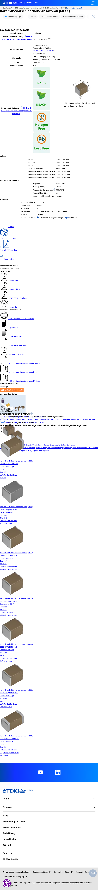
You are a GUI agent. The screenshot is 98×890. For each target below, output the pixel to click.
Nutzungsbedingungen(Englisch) (16, 872)
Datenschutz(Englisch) (42, 872)
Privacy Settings (82, 872)
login (67, 217)
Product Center (32, 2)
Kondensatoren (29, 8)
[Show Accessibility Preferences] (7, 883)
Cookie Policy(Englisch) (63, 872)
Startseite (7, 8)
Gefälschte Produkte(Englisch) (15, 877)
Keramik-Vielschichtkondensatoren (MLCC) (50, 8)
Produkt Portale (17, 8)
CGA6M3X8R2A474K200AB (43, 51)
